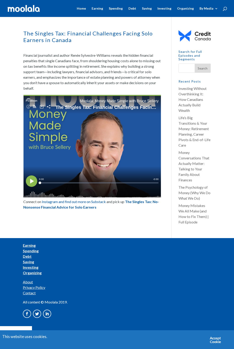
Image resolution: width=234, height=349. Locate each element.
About (28, 282)
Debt (132, 8)
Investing (164, 8)
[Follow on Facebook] (27, 314)
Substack (98, 201)
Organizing (185, 8)
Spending (116, 8)
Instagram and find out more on (66, 201)
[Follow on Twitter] (37, 314)
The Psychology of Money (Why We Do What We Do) (194, 192)
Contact (29, 293)
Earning (97, 8)
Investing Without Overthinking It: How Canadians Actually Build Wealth (192, 99)
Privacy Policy (34, 287)
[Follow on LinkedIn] (47, 314)
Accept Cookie (215, 340)
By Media (206, 8)
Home (81, 8)
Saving (147, 8)
